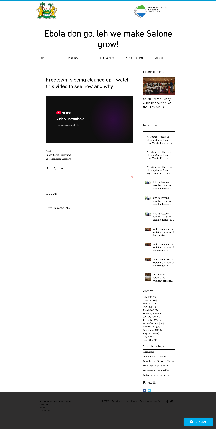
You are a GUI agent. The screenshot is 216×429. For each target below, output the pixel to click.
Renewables (163, 370)
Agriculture (148, 351)
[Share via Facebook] (47, 168)
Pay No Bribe (161, 365)
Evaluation (148, 365)
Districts (161, 361)
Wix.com (162, 401)
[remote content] (89, 119)
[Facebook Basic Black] (167, 401)
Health (49, 151)
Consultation (149, 361)
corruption (165, 375)
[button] (79, 57)
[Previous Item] (147, 85)
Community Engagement (155, 356)
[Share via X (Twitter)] (54, 168)
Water (146, 375)
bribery (154, 375)
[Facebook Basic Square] (144, 390)
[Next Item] (170, 85)
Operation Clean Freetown (58, 158)
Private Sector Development (59, 154)
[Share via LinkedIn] (61, 168)
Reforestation (149, 370)
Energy (170, 361)
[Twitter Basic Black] (171, 401)
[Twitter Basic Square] (149, 390)
